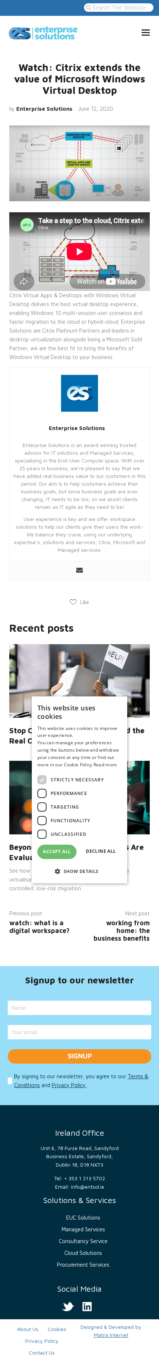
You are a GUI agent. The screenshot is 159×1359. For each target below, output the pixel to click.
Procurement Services (83, 1265)
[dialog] (79, 789)
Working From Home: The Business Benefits (122, 930)
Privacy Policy (41, 1341)
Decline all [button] (101, 851)
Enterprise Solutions (44, 109)
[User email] (79, 570)
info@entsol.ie (87, 1186)
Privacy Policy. (69, 1085)
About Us (27, 1329)
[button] (79, 871)
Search (87, 7)
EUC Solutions (83, 1217)
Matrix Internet (111, 1335)
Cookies (57, 1329)
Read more (105, 765)
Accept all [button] (57, 851)
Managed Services (83, 1229)
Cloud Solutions (83, 1253)
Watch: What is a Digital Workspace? (39, 926)
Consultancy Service (83, 1241)
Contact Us (42, 1352)
